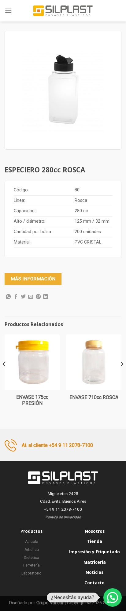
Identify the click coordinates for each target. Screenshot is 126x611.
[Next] (122, 376)
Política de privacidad (63, 517)
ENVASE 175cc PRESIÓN (32, 400)
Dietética (31, 557)
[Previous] (4, 376)
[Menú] (8, 10)
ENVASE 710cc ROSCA (93, 397)
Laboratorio (31, 573)
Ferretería (31, 565)
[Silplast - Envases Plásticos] (63, 10)
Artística (31, 550)
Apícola (31, 542)
